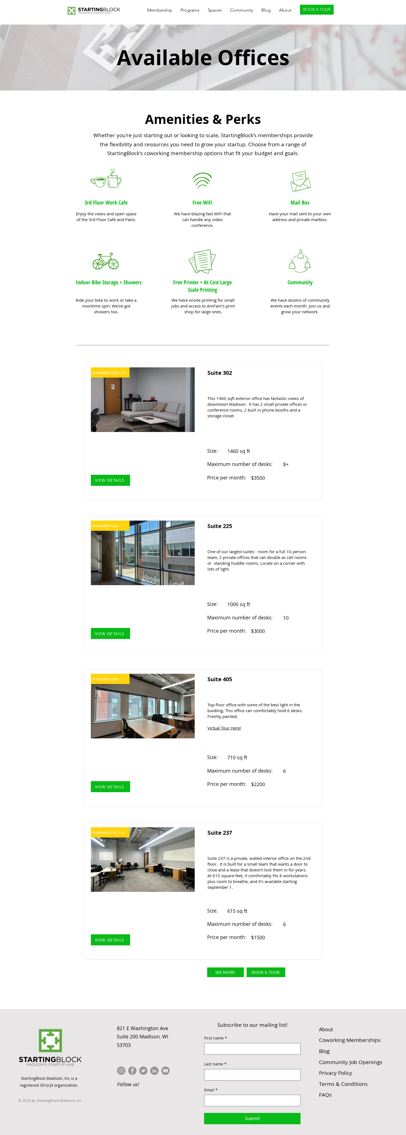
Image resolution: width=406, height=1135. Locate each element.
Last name (215, 1064)
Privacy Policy (335, 1072)
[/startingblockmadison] (154, 1071)
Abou (326, 1029)
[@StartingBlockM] (143, 1071)
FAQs (325, 1094)
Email (211, 1089)
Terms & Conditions (343, 1084)
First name (215, 1038)
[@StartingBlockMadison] (132, 1071)
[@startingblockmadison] (121, 1071)
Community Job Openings (350, 1062)
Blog (324, 1051)
